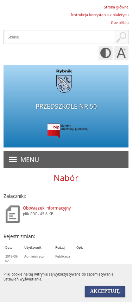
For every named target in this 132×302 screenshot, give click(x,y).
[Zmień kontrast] (106, 53)
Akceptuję (105, 291)
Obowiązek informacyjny (47, 208)
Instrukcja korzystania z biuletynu (99, 14)
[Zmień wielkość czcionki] (121, 53)
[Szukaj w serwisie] (121, 37)
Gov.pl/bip (119, 22)
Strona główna (116, 7)
